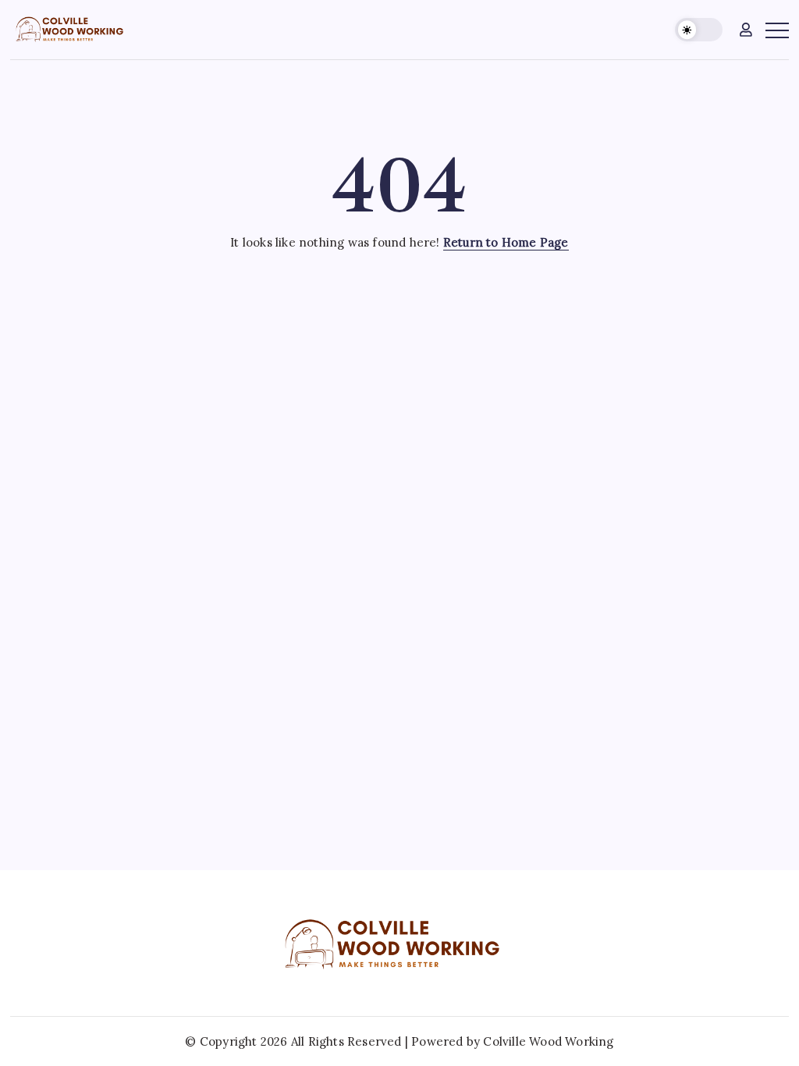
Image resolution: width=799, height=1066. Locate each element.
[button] (699, 30)
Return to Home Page (506, 242)
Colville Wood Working (548, 1041)
